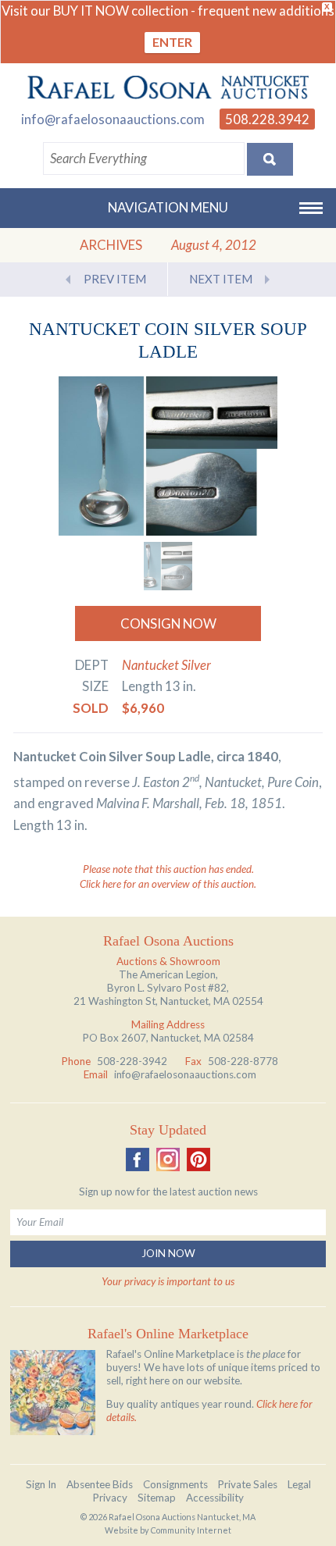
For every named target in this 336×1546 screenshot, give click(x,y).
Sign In (41, 1484)
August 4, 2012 (213, 245)
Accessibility (215, 1497)
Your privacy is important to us (168, 1281)
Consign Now (168, 623)
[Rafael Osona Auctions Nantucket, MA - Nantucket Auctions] (168, 87)
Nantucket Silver (166, 665)
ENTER (172, 41)
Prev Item (115, 279)
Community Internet (191, 1530)
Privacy (110, 1497)
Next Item (220, 279)
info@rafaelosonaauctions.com (113, 119)
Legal (299, 1484)
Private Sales (247, 1484)
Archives (111, 245)
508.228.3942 (267, 119)
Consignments (175, 1484)
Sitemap (157, 1497)
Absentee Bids (99, 1484)
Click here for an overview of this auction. (168, 884)
